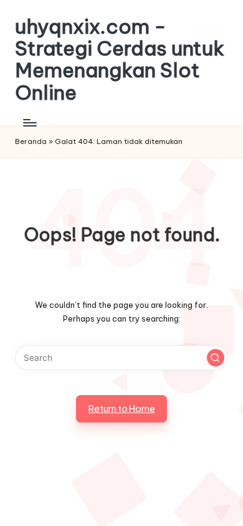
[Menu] (29, 122)
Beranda (31, 141)
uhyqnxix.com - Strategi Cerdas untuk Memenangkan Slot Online (119, 59)
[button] (215, 357)
